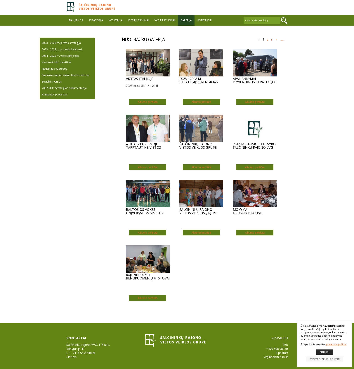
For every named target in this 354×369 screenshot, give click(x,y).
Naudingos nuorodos (54, 68)
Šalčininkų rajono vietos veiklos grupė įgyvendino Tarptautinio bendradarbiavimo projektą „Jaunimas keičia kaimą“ (198, 145)
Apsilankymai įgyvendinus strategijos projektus (255, 80)
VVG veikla (116, 20)
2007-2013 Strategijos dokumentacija (64, 88)
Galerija (186, 20)
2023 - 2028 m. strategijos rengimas (198, 80)
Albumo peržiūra (147, 102)
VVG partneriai (165, 20)
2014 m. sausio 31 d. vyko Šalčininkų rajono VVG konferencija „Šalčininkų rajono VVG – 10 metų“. (254, 145)
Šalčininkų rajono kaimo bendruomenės (65, 75)
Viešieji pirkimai (138, 20)
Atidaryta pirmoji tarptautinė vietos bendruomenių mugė (145, 145)
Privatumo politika (336, 344)
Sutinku (324, 352)
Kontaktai (204, 20)
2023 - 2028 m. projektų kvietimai (62, 49)
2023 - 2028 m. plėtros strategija (61, 43)
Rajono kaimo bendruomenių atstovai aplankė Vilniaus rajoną (148, 276)
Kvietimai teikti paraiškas (56, 62)
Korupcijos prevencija (54, 94)
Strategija (95, 20)
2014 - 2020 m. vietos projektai (60, 55)
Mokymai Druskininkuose (247, 211)
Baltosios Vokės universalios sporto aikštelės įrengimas (144, 211)
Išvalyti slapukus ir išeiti (325, 359)
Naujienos (76, 20)
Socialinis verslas (52, 81)
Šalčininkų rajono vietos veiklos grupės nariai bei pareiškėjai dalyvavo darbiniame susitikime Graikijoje (198, 211)
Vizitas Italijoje (139, 79)
